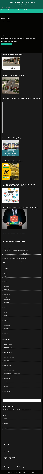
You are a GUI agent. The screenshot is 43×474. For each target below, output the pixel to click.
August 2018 (6, 304)
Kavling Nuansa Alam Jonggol (9, 357)
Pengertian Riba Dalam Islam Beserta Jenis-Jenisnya (22, 409)
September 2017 (7, 330)
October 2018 (6, 302)
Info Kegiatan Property (8, 347)
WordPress (18, 472)
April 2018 (5, 312)
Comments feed (7, 426)
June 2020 (5, 291)
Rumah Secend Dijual (7, 391)
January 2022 (6, 276)
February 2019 (6, 297)
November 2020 (7, 289)
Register (5, 418)
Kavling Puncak (6, 360)
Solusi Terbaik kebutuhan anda (21, 2)
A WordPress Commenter (7, 409)
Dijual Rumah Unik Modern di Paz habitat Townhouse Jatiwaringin (15, 253)
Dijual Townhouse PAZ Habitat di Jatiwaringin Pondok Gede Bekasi (16, 250)
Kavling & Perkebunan (8, 352)
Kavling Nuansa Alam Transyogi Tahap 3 (13, 9)
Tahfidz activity (6, 394)
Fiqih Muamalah (6, 342)
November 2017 (7, 325)
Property (5, 381)
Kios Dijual (6, 362)
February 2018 (6, 317)
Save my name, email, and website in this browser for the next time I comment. (19, 38)
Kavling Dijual (6, 355)
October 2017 (6, 328)
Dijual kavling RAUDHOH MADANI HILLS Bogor (12, 255)
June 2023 (5, 271)
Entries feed (6, 423)
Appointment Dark (27, 472)
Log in (5, 420)
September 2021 (7, 278)
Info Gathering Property (8, 344)
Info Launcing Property (8, 349)
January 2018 (6, 320)
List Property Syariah (7, 365)
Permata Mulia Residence (8, 368)
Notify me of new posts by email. (9, 41)
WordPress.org (6, 428)
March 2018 (6, 315)
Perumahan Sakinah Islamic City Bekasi (11, 375)
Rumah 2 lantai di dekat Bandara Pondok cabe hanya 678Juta (15, 258)
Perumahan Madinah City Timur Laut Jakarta (12, 373)
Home (2, 9)
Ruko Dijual (6, 386)
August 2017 (6, 333)
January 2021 (6, 284)
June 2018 (5, 307)
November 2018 (7, 299)
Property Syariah (7, 383)
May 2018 (5, 310)
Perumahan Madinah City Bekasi (9, 370)
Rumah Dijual (6, 388)
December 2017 (7, 323)
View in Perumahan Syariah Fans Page (15, 234)
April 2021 (5, 281)
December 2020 (7, 286)
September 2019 (7, 294)
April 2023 (5, 273)
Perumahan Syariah (7, 378)
